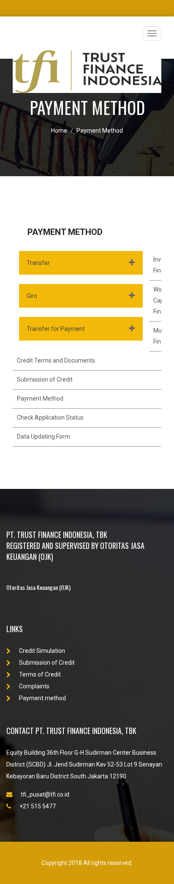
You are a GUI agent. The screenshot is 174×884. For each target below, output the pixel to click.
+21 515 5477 (37, 806)
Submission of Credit (45, 379)
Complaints (34, 686)
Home (59, 130)
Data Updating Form (43, 436)
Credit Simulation (42, 650)
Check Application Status (50, 417)
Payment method (42, 698)
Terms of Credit (40, 674)
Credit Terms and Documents (56, 360)
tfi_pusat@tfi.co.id (45, 794)
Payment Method (99, 130)
